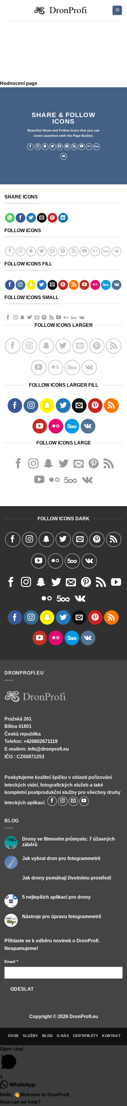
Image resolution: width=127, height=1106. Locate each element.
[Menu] (117, 10)
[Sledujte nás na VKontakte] (63, 156)
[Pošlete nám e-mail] (59, 146)
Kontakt (111, 1036)
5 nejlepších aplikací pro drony (56, 897)
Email (11, 961)
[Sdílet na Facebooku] (20, 218)
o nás (63, 1036)
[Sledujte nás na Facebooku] (30, 146)
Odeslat (22, 989)
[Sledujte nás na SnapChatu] (45, 146)
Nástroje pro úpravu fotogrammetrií (61, 916)
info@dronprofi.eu (48, 748)
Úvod (13, 1036)
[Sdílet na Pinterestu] (52, 218)
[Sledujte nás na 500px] (96, 146)
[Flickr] (89, 146)
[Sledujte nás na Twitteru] (52, 146)
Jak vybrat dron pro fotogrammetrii (61, 858)
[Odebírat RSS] (74, 146)
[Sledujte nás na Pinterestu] (67, 146)
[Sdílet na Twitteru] (31, 218)
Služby (30, 1036)
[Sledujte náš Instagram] (37, 146)
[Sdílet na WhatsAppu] (10, 218)
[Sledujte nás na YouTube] (81, 146)
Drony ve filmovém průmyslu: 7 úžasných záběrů (68, 841)
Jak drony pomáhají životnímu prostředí (66, 877)
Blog (47, 1036)
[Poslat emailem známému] (42, 218)
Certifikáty (85, 1036)
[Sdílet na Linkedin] (63, 218)
